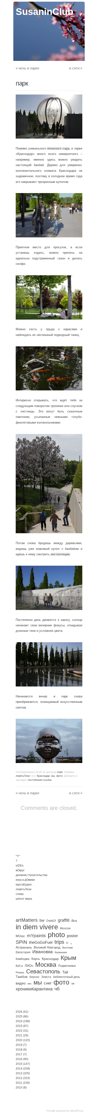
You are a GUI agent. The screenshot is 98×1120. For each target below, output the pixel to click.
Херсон (34, 977)
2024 (19, 1021)
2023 (19, 1026)
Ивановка (42, 951)
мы (53, 775)
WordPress (76, 1110)
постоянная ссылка (39, 779)
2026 (19, 1011)
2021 (19, 1035)
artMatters (27, 920)
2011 (19, 1082)
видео (20, 983)
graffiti (63, 920)
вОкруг (20, 870)
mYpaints (36, 935)
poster (72, 935)
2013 (19, 1073)
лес (29, 983)
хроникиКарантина (34, 989)
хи (72, 983)
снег (48, 983)
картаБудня (24, 884)
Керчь (35, 959)
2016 (19, 1059)
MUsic (20, 936)
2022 (19, 1030)
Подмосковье (67, 965)
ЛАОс (29, 965)
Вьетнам (67, 947)
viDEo (20, 865)
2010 (19, 1087)
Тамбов (21, 977)
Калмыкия (61, 952)
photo (56, 935)
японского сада (58, 148)
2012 (19, 1078)
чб (56, 988)
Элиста (46, 976)
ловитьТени (23, 775)
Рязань (20, 972)
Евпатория (23, 952)
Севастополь (43, 971)
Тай (65, 972)
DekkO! (51, 920)
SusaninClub (44, 11)
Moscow (65, 928)
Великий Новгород (47, 947)
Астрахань (24, 947)
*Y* (18, 856)
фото (59, 775)
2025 (19, 1016)
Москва (45, 964)
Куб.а (19, 965)
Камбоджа (22, 958)
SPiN (21, 942)
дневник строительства (31, 875)
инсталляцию (60, 554)
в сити (75, 68)
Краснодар (43, 775)
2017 (19, 1054)
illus (74, 920)
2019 (19, 1045)
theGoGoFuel (41, 942)
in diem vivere (37, 927)
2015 (19, 1064)
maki (60, 772)
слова (20, 894)
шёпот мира (24, 898)
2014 (19, 1068)
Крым (68, 957)
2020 (19, 1040)
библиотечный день (66, 977)
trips (59, 942)
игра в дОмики (25, 879)
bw (41, 920)
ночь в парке (27, 68)
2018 (19, 1049)
